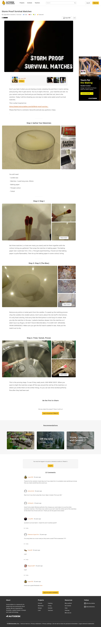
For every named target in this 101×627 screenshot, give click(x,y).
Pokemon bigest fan (33, 534)
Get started (68, 606)
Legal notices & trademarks (86, 623)
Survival (19, 14)
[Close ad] (99, 57)
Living (49, 606)
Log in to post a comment (50, 592)
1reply (26, 528)
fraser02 (30, 550)
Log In (88, 3)
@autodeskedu (90, 607)
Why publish (68, 603)
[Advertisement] (90, 78)
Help (66, 608)
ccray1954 (30, 519)
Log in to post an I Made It (50, 413)
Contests (29, 3)
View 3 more (66, 304)
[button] (74, 17)
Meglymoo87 (31, 566)
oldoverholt (31, 491)
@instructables (90, 603)
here (41, 585)
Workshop (40, 606)
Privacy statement (36, 623)
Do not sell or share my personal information (65, 623)
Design (40, 608)
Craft (39, 610)
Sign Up (95, 3)
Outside (13, 14)
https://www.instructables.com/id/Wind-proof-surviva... (28, 106)
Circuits (40, 603)
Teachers (37, 3)
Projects (22, 3)
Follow (22, 81)
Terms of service (25, 623)
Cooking (50, 603)
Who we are (68, 613)
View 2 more (63, 238)
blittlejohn (31, 503)
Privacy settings (47, 623)
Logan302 (6, 14)
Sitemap (67, 610)
